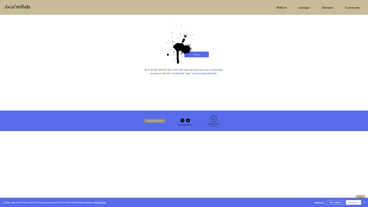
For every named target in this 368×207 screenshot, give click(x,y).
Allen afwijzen (335, 202)
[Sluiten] (364, 202)
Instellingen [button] (319, 202)
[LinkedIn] (188, 120)
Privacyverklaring (185, 124)
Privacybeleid (100, 202)
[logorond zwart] (182, 120)
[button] (328, 8)
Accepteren (353, 202)
